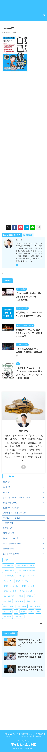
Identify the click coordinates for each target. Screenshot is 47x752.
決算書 (23, 611)
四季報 (20, 596)
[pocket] (20, 227)
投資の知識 (19, 601)
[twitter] (8, 227)
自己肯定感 (7, 616)
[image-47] (26, 227)
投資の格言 (7, 601)
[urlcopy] (38, 227)
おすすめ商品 (8, 565)
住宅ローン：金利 (26, 591)
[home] (17, 265)
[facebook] (14, 227)
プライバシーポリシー (25, 736)
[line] (32, 227)
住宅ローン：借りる (23, 581)
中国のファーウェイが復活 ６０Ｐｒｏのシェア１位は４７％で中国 (29, 333)
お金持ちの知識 (8, 571)
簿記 (38, 611)
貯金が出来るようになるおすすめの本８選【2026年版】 (30, 642)
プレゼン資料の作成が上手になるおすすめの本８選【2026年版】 (29, 296)
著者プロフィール (27, 734)
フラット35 (7, 581)
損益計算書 (7, 611)
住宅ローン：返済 (9, 591)
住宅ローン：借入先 (10, 586)
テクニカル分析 (8, 576)
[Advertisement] (23, 99)
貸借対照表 (19, 616)
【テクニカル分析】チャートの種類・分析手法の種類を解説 (29, 352)
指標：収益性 (32, 601)
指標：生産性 (35, 606)
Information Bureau (23, 741)
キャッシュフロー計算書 (27, 571)
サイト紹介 (39, 734)
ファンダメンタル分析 (26, 576)
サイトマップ (10, 736)
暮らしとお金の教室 (23, 744)
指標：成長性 (21, 606)
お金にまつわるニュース (25, 565)
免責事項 (38, 736)
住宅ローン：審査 (28, 586)
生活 (31, 611)
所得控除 (30, 596)
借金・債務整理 (8, 596)
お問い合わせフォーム (11, 734)
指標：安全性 (8, 606)
